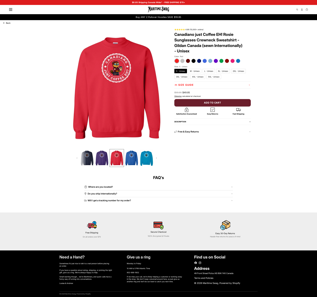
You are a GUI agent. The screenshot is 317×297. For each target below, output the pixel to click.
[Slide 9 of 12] (102, 158)
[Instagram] (199, 262)
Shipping (178, 96)
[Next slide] (156, 158)
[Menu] (10, 9)
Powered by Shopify (229, 283)
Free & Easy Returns (188, 131)
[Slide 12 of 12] (146, 158)
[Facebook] (195, 262)
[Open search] (297, 9)
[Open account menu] (302, 9)
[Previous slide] (76, 158)
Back (8, 23)
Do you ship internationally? (102, 193)
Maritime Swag (210, 283)
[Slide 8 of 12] (87, 158)
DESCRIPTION (180, 122)
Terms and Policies (203, 278)
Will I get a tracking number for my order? (109, 200)
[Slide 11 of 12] (132, 158)
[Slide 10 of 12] (117, 158)
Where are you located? (100, 187)
